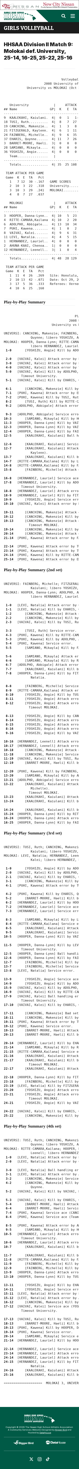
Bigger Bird (61, 1429)
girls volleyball (29, 27)
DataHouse (45, 1432)
